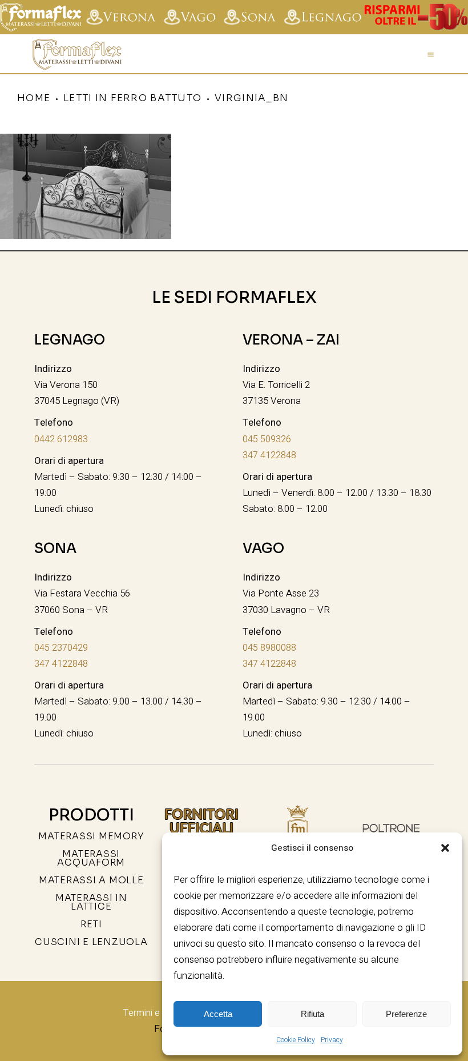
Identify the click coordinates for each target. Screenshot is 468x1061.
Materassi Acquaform (91, 858)
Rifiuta (312, 1014)
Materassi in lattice (91, 902)
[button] (445, 848)
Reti (91, 924)
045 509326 (267, 439)
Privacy (332, 1040)
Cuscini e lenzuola (91, 942)
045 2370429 (61, 648)
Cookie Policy (295, 1040)
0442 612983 (61, 439)
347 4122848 (269, 455)
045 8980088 (269, 648)
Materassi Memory (91, 836)
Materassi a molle (91, 880)
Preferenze (406, 1014)
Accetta (218, 1014)
